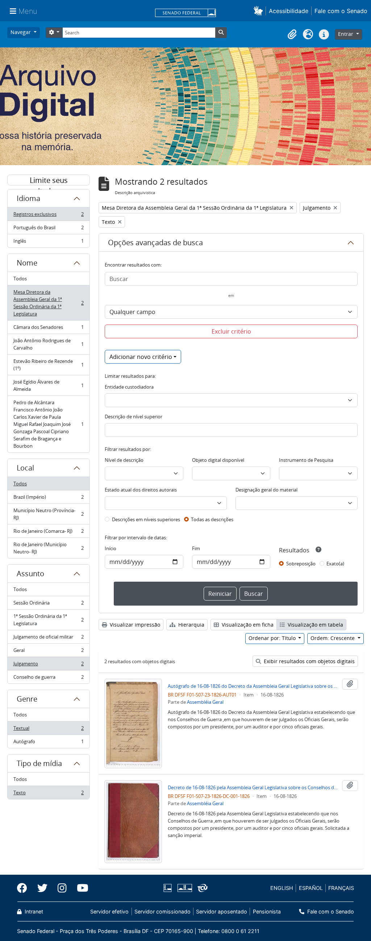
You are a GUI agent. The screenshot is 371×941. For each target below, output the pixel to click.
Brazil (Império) (48, 499)
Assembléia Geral (205, 702)
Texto (48, 794)
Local (25, 468)
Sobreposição (301, 563)
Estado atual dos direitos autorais (141, 489)
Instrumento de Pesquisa (306, 460)
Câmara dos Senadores (48, 329)
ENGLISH (281, 888)
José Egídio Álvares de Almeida (48, 385)
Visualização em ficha (247, 624)
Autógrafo (48, 743)
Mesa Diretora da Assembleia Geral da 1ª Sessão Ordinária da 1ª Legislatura (48, 303)
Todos (20, 278)
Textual (48, 730)
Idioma (28, 198)
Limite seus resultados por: (48, 180)
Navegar (21, 32)
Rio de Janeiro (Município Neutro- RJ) (48, 548)
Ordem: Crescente (333, 638)
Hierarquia (190, 624)
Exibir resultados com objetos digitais (308, 661)
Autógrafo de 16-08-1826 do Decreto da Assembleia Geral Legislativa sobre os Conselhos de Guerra (253, 686)
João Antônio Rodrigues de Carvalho (48, 344)
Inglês (48, 242)
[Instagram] (62, 888)
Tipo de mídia (39, 763)
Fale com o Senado (340, 10)
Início (110, 548)
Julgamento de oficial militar (48, 638)
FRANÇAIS (341, 888)
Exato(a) (335, 563)
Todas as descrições (212, 519)
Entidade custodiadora (129, 387)
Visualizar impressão (134, 624)
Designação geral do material (266, 489)
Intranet (33, 911)
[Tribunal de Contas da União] (201, 888)
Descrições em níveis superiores (146, 519)
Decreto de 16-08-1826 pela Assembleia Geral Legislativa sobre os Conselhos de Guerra (253, 787)
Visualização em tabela (314, 624)
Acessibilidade (288, 10)
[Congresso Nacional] (184, 888)
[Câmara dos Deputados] (168, 888)
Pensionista (266, 911)
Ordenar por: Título (273, 638)
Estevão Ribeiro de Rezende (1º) (48, 365)
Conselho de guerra (48, 678)
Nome (27, 263)
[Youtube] (80, 888)
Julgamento (48, 665)
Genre (27, 699)
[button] (260, 11)
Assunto (30, 573)
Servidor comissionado (162, 911)
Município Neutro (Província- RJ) (48, 514)
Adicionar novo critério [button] (140, 357)
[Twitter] (42, 888)
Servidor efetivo (109, 911)
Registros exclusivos (48, 216)
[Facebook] (24, 888)
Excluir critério (231, 331)
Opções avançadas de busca (155, 242)
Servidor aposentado (221, 911)
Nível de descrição (124, 460)
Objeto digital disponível (218, 460)
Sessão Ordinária (48, 604)
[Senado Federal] (185, 13)
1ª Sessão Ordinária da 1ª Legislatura (48, 620)
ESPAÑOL (311, 888)
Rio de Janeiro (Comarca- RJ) (48, 533)
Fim (196, 548)
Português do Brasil (48, 229)
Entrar (346, 33)
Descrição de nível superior (133, 416)
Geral (48, 652)
